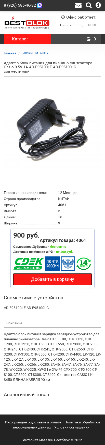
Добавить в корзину (52, 279)
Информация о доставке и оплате (33, 422)
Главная (10, 53)
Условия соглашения (71, 427)
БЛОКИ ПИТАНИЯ (35, 53)
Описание (14, 323)
